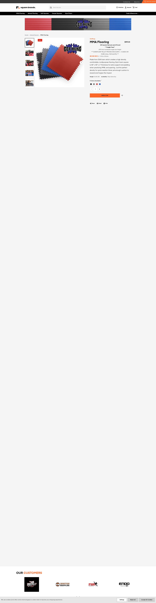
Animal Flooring (33, 13)
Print (106, 103)
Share (93, 103)
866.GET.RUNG (151, 1)
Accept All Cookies (146, 599)
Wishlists (120, 7)
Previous (37, 62)
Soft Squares (45, 13)
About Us (137, 2)
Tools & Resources (131, 13)
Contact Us (126, 2)
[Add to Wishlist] (122, 95)
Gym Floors (68, 13)
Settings (122, 599)
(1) (98, 56)
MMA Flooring (20, 13)
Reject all (133, 599)
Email (100, 103)
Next (81, 62)
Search (51, 8)
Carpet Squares (57, 13)
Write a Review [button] (104, 56)
